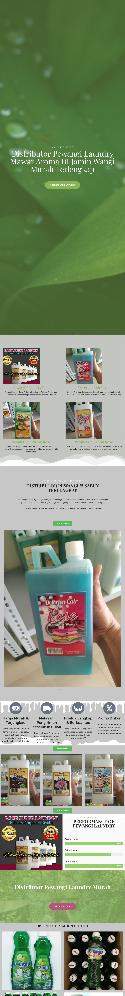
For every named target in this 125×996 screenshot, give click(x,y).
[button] (59, 689)
